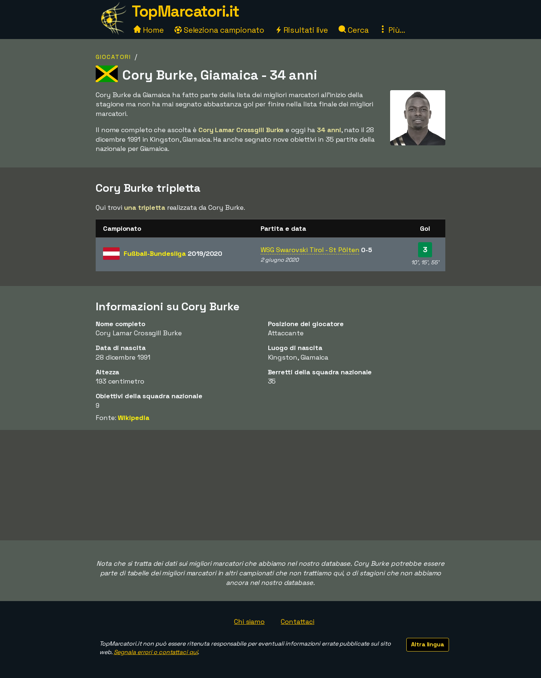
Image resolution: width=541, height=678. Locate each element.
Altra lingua (427, 644)
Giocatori (113, 57)
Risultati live (305, 30)
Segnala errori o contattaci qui (156, 652)
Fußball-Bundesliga (173, 253)
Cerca (357, 30)
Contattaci (297, 621)
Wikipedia (133, 417)
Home (152, 30)
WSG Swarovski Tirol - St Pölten (310, 250)
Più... (395, 30)
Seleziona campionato (223, 30)
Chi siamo (249, 621)
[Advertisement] (270, 485)
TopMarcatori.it (185, 11)
